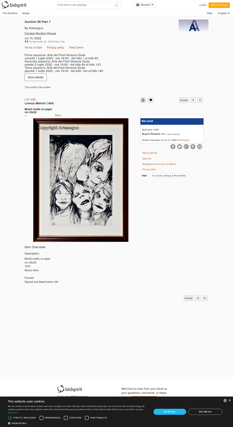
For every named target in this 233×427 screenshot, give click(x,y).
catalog (184, 100)
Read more (13, 412)
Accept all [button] (170, 411)
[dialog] (116, 412)
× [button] (229, 400)
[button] (78, 423)
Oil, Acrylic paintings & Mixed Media (169, 175)
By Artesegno (34, 28)
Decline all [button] (205, 411)
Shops (25, 13)
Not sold (147, 121)
